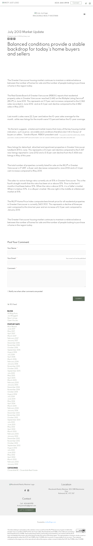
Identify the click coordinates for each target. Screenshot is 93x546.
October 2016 (12, 347)
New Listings (12, 318)
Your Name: (12, 248)
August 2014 (12, 394)
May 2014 (11, 401)
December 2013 (13, 413)
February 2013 (13, 434)
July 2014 (11, 396)
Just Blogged (12, 316)
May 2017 (11, 331)
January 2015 (12, 385)
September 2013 (13, 420)
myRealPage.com (50, 522)
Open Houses (12, 320)
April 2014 (11, 403)
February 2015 (13, 382)
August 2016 (12, 352)
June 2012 (11, 452)
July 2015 (11, 373)
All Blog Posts (12, 313)
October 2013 (12, 417)
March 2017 (11, 336)
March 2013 (12, 431)
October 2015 (12, 368)
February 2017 (13, 338)
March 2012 (12, 459)
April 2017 (11, 333)
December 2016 (13, 343)
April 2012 (11, 457)
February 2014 (13, 408)
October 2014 (12, 392)
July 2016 (11, 354)
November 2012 (13, 441)
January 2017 (12, 340)
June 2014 (11, 399)
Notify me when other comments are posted (26, 291)
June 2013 (11, 424)
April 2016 (11, 357)
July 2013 (11, 422)
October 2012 (12, 443)
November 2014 (13, 389)
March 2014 (12, 406)
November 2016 (13, 345)
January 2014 (12, 410)
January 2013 (12, 436)
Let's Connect (27, 510)
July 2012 (11, 450)
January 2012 (12, 464)
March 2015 (12, 380)
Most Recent (12, 326)
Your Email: (12, 258)
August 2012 (12, 448)
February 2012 (13, 462)
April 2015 (11, 378)
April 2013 (11, 429)
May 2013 (11, 427)
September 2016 (13, 350)
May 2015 (11, 375)
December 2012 (13, 438)
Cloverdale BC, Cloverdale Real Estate (22, 470)
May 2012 (11, 455)
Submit (78, 299)
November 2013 (13, 415)
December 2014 (13, 387)
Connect (76, 3)
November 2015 (13, 366)
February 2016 (13, 361)
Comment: (11, 268)
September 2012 (13, 445)
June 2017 (11, 329)
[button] (86, 3)
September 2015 (13, 371)
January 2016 (12, 364)
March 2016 (12, 359)
